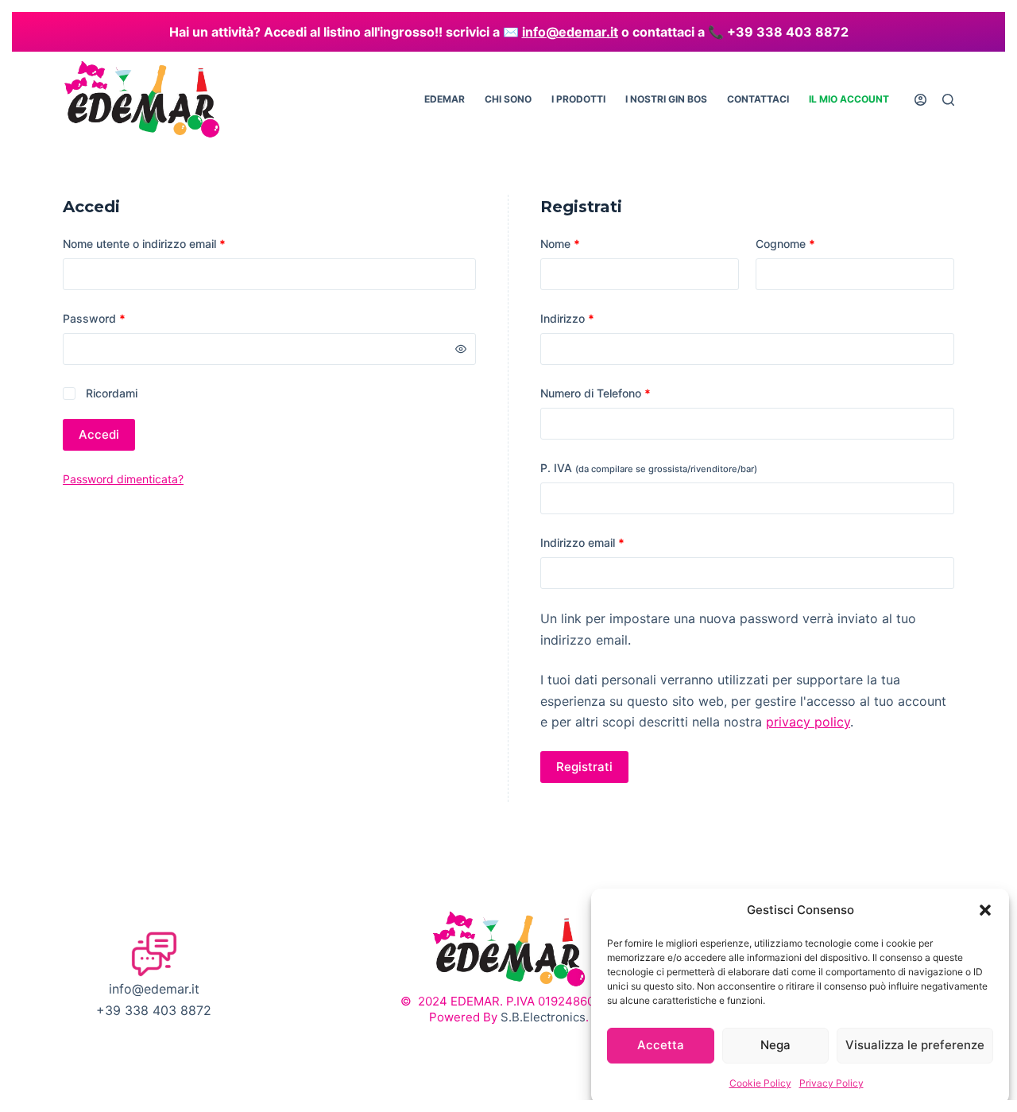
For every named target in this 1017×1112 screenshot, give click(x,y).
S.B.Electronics (543, 1017)
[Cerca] (948, 100)
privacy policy (808, 722)
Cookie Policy (760, 1083)
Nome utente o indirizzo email (168, 243)
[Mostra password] (460, 349)
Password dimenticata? (123, 479)
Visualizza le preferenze (914, 1044)
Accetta (660, 1044)
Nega (775, 1044)
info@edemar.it (570, 32)
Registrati (584, 766)
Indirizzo (567, 318)
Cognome (785, 243)
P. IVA (648, 468)
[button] (985, 910)
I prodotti (578, 99)
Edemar (444, 99)
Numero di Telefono (595, 393)
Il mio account (849, 99)
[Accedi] (920, 100)
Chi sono (508, 99)
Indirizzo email (605, 542)
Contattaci (758, 99)
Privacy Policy (831, 1083)
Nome (560, 243)
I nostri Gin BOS (666, 99)
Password (117, 318)
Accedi (99, 434)
